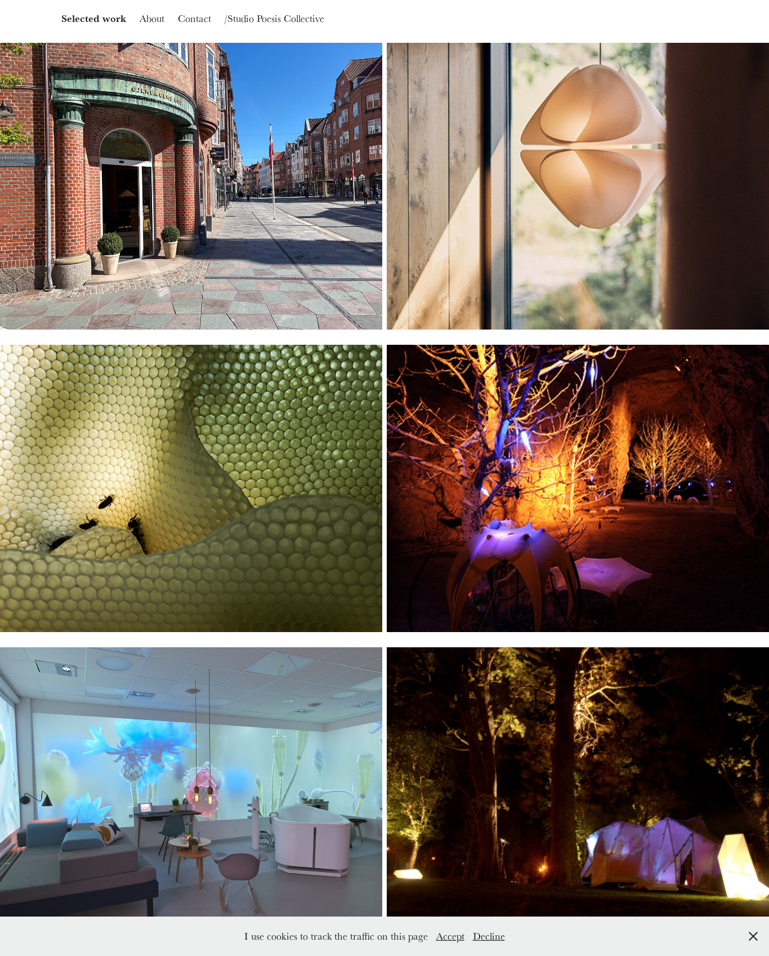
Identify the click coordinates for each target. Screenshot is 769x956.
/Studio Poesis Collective (274, 18)
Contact (194, 18)
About (152, 18)
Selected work (93, 18)
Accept (450, 936)
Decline (489, 936)
